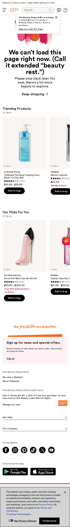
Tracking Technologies (18, 514)
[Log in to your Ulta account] (59, 10)
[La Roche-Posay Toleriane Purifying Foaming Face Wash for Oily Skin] (25, 151)
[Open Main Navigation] (5, 10)
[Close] (64, 492)
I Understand (49, 521)
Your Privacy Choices (25, 521)
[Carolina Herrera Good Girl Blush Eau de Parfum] (25, 257)
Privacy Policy (45, 505)
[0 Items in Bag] (65, 10)
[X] (56, 17)
